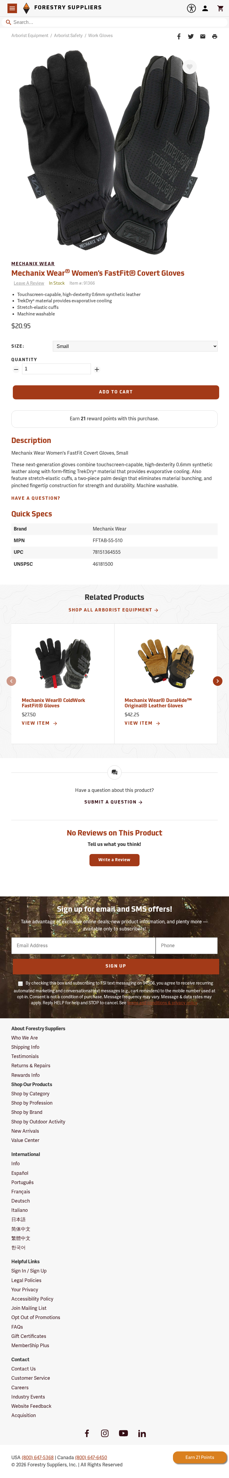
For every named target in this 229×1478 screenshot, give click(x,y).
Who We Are (24, 1038)
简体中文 (20, 1229)
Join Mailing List (29, 1308)
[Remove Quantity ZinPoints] (16, 369)
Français (20, 1192)
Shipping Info (25, 1047)
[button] (11, 681)
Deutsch (20, 1201)
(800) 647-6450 (91, 1458)
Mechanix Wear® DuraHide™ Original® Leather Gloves (158, 703)
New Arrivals (25, 1131)
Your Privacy (24, 1290)
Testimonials (25, 1057)
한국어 (18, 1248)
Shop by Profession (31, 1103)
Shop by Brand (26, 1112)
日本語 (18, 1220)
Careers (20, 1388)
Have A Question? (36, 498)
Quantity (24, 360)
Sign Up (116, 966)
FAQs (17, 1327)
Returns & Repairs (30, 1066)
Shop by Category (30, 1094)
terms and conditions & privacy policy (162, 1002)
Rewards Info (25, 1075)
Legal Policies (26, 1281)
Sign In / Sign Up (29, 1271)
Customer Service (30, 1378)
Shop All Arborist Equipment (110, 610)
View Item (36, 723)
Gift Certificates (28, 1336)
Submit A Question (110, 802)
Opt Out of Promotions (35, 1318)
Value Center (25, 1140)
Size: (17, 346)
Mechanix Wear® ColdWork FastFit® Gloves (53, 703)
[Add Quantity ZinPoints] (97, 369)
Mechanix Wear (33, 264)
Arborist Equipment (29, 35)
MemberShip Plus (30, 1346)
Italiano (19, 1210)
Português (22, 1183)
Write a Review (114, 860)
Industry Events (28, 1397)
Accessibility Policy (32, 1299)
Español (19, 1173)
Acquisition (23, 1416)
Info (15, 1164)
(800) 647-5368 (38, 1458)
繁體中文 (20, 1238)
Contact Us (23, 1369)
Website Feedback (31, 1406)
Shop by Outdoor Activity (38, 1122)
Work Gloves (100, 35)
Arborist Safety (68, 35)
